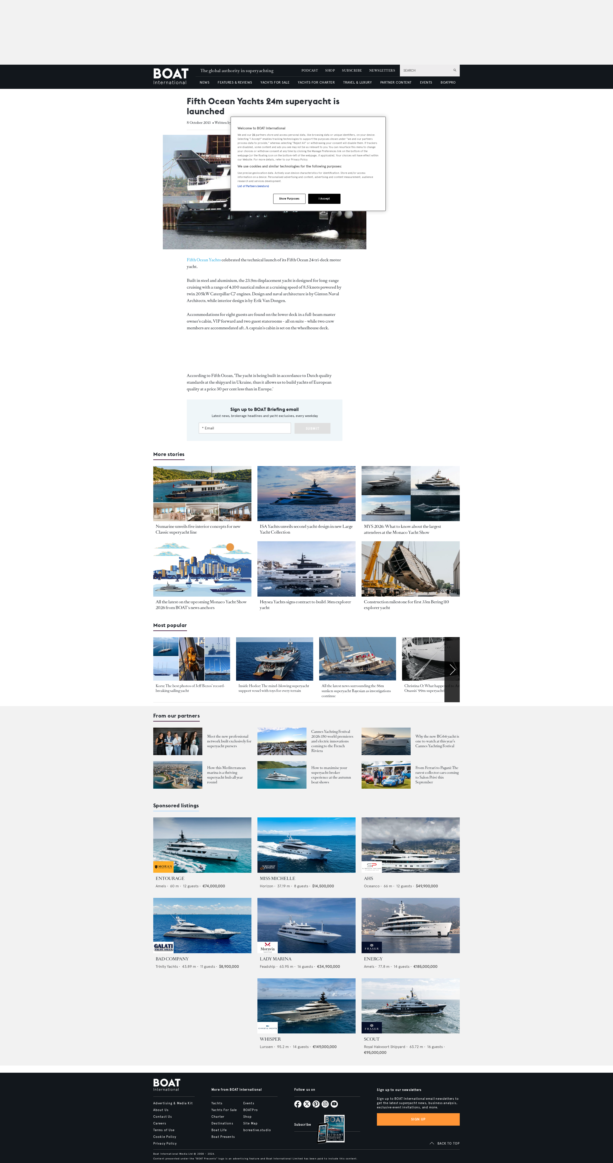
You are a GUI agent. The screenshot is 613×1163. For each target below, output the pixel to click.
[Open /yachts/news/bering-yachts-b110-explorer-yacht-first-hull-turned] (411, 569)
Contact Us (162, 1117)
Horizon (266, 886)
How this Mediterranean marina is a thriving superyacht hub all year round (226, 775)
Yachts (216, 1103)
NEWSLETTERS (382, 70)
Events (248, 1103)
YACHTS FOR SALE (275, 82)
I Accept (324, 198)
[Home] (174, 77)
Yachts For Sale (224, 1110)
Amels (161, 886)
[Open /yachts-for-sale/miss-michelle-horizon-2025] (306, 845)
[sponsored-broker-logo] (163, 871)
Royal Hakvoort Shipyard (384, 1046)
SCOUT (372, 1039)
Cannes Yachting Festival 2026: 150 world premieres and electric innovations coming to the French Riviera (332, 741)
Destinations (222, 1123)
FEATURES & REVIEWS (235, 82)
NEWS (204, 82)
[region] (308, 163)
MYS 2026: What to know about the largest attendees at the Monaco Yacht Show (402, 529)
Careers (159, 1123)
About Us (161, 1110)
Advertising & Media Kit (173, 1103)
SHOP (330, 70)
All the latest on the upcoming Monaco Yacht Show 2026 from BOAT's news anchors (201, 604)
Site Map (250, 1123)
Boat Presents (223, 1137)
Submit (312, 429)
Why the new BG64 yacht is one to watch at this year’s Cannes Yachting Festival (437, 741)
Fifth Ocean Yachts (204, 260)
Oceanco (372, 886)
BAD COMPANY (172, 959)
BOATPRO (448, 82)
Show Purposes (289, 198)
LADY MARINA (275, 959)
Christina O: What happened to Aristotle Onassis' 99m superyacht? (436, 688)
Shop (247, 1117)
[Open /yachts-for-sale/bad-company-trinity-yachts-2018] (202, 925)
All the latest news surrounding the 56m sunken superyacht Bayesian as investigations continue (356, 691)
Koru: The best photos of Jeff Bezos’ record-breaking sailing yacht (190, 688)
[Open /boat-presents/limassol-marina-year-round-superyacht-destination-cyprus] (177, 775)
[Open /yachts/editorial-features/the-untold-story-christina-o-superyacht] (440, 659)
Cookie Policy (164, 1137)
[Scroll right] (452, 669)
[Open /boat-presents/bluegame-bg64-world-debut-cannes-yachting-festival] (386, 741)
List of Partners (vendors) (253, 186)
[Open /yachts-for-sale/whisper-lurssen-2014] (306, 1006)
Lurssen (266, 1046)
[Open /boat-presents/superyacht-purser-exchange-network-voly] (177, 741)
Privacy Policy (165, 1144)
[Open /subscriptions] (327, 1130)
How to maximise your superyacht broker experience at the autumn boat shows (331, 775)
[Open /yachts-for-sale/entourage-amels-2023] (202, 845)
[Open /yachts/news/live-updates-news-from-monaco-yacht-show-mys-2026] (202, 569)
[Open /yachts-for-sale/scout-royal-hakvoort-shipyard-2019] (411, 1006)
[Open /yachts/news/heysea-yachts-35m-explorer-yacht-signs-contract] (306, 569)
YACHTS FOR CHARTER (316, 82)
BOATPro (250, 1110)
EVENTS (426, 82)
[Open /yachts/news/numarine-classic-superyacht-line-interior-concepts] (202, 493)
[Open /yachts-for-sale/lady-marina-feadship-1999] (306, 925)
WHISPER (270, 1039)
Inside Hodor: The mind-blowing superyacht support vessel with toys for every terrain (273, 688)
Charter (217, 1117)
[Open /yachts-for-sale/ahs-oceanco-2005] (411, 845)
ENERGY (373, 959)
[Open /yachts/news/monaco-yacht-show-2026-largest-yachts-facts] (411, 493)
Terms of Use (164, 1130)
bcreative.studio (257, 1130)
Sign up (418, 1119)
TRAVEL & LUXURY (357, 82)
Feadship (267, 966)
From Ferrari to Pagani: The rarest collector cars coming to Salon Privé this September (437, 775)
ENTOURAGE (170, 878)
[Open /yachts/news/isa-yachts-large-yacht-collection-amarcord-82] (306, 493)
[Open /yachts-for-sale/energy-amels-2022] (411, 925)
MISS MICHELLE (277, 878)
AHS (368, 878)
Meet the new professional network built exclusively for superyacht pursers (229, 741)
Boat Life (219, 1130)
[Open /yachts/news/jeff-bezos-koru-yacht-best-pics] (191, 659)
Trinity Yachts (167, 966)
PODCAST (309, 70)
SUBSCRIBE (352, 70)
